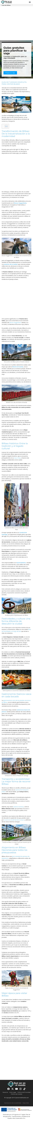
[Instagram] (20, 1089)
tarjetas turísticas (18, 806)
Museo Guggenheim (15, 322)
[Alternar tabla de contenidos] (5, 126)
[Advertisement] (16, 23)
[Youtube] (16, 1089)
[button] (29, 2)
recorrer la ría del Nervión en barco (14, 820)
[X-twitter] (12, 1089)
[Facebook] (8, 1089)
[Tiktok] (24, 1089)
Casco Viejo (17, 458)
